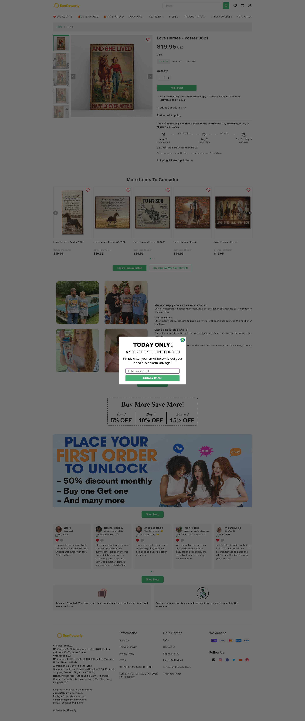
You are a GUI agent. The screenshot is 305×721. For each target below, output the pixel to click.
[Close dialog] (183, 340)
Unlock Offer (152, 378)
